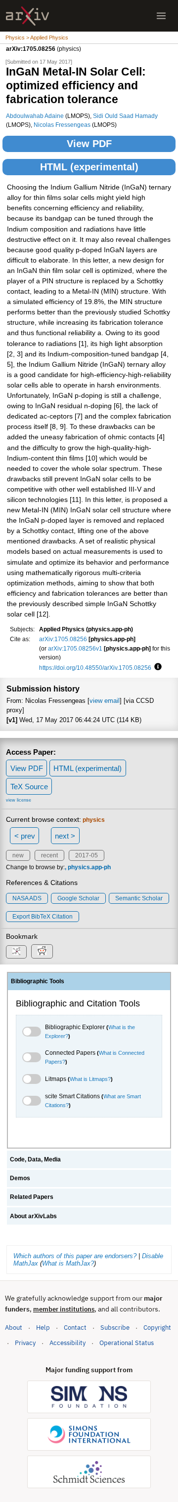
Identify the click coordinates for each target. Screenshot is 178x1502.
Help (43, 1327)
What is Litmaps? (90, 1079)
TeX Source (29, 786)
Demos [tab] (20, 1178)
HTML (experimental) (89, 166)
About (13, 1327)
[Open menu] (161, 16)
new (18, 855)
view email (104, 700)
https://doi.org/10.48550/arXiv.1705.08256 (95, 667)
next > (65, 836)
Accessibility (67, 1343)
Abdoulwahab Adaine (35, 116)
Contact (75, 1327)
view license (18, 800)
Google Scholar (78, 898)
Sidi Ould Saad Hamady (125, 116)
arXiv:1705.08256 (63, 639)
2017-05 (86, 855)
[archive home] (27, 16)
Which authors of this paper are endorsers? (74, 1256)
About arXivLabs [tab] (33, 1216)
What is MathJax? (68, 1263)
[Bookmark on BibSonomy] (16, 952)
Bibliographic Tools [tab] (37, 981)
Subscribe (115, 1327)
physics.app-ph (89, 867)
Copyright (157, 1327)
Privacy (25, 1343)
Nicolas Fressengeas (62, 124)
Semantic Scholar (139, 898)
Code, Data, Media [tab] (35, 1159)
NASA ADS (27, 898)
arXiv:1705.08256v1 (75, 648)
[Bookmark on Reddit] (42, 951)
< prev (24, 836)
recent (49, 855)
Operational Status (126, 1342)
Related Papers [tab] (31, 1197)
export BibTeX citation (42, 916)
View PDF (89, 143)
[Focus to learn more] (156, 667)
